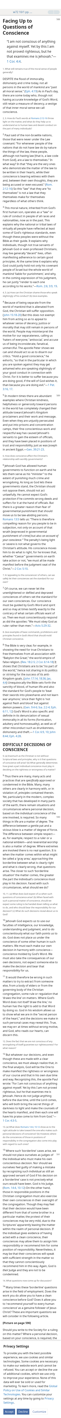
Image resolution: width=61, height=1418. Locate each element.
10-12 (37, 1126)
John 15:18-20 (12, 315)
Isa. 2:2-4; (44, 707)
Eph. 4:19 (31, 91)
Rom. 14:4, (10, 1188)
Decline (23, 1412)
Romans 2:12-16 (39, 118)
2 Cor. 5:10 (21, 569)
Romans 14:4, (27, 1126)
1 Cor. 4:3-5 (9, 1120)
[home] (5, 4)
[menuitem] (5, 4)
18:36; (42, 678)
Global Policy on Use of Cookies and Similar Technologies (30, 1390)
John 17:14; (31, 678)
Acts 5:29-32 (42, 626)
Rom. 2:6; (42, 286)
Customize (39, 1412)
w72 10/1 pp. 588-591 (23, 12)
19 (55, 286)
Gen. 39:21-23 (35, 449)
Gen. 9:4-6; (31, 707)
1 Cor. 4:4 (14, 61)
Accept (9, 1412)
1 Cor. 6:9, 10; (41, 732)
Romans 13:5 (11, 519)
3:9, (50, 286)
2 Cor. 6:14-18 (44, 662)
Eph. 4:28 (15, 736)
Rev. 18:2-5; (29, 662)
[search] (56, 4)
